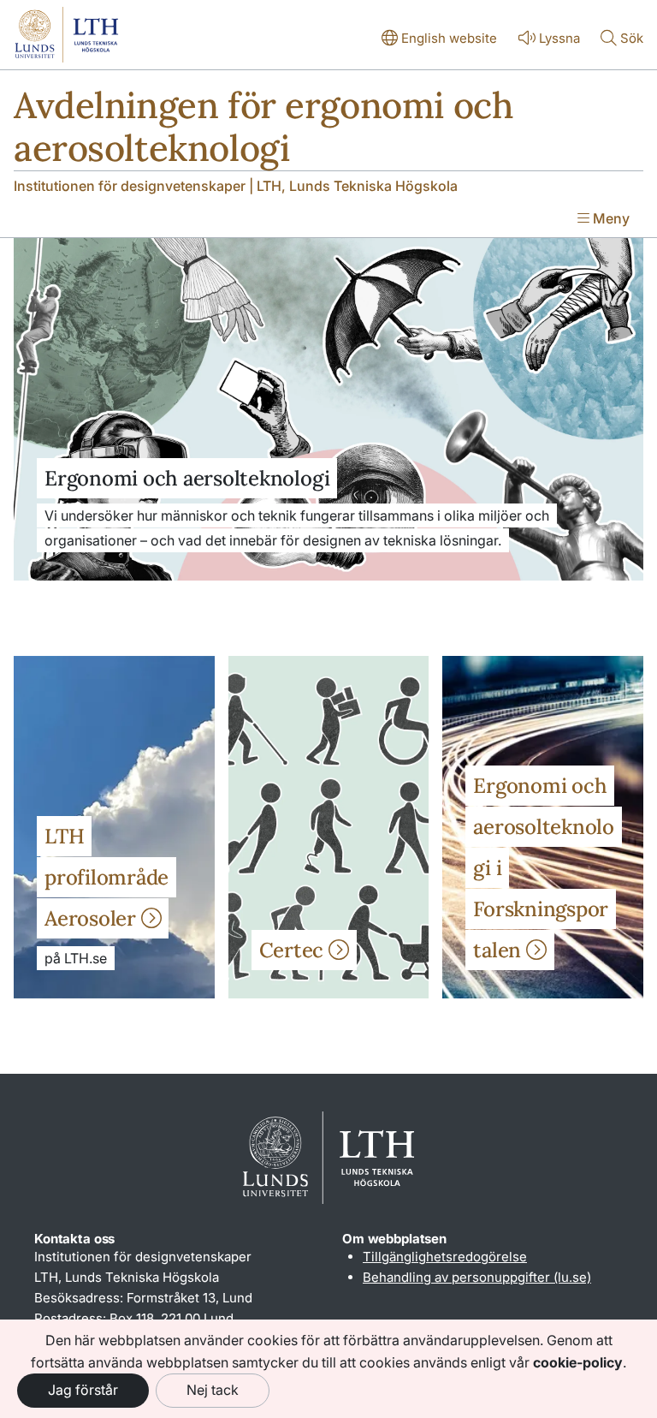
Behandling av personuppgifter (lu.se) (477, 1277)
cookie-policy (578, 1362)
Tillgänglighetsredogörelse (445, 1256)
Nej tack (212, 1389)
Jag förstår (83, 1389)
